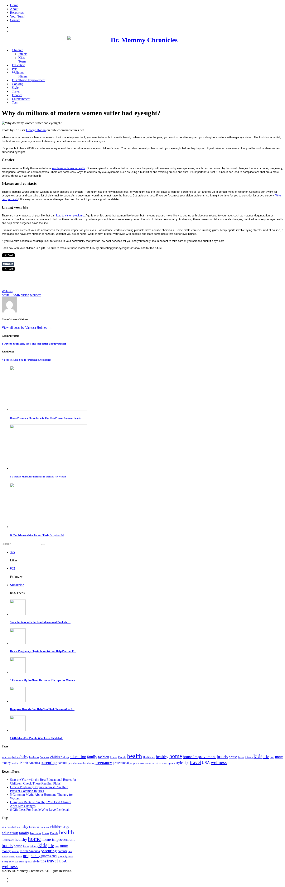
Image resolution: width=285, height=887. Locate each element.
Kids (21, 57)
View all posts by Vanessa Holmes (26, 327)
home (175, 756)
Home (14, 5)
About (14, 9)
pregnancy (103, 762)
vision (25, 295)
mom (279, 757)
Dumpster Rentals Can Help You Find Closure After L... (42, 709)
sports (171, 763)
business (34, 757)
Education (18, 65)
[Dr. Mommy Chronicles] (142, 40)
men (272, 757)
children (56, 757)
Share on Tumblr (8, 264)
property (134, 763)
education (78, 756)
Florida (122, 757)
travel (195, 762)
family (92, 757)
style (179, 763)
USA (206, 762)
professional (121, 763)
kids (257, 756)
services (156, 763)
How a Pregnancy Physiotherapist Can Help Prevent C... (43, 651)
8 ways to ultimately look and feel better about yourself (34, 343)
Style (15, 87)
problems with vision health (68, 168)
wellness (35, 295)
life (266, 756)
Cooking (17, 84)
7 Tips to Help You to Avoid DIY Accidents (26, 359)
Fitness (23, 76)
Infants (22, 54)
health (6, 295)
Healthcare (149, 757)
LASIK (15, 295)
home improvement (199, 756)
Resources (17, 12)
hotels (222, 756)
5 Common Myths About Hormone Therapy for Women (38, 476)
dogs (66, 757)
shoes (164, 763)
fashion (103, 757)
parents (62, 763)
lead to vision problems (70, 215)
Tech (15, 102)
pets (70, 763)
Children (17, 50)
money (6, 763)
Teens (22, 61)
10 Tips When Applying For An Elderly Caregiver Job (37, 535)
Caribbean (44, 757)
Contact (15, 20)
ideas (241, 757)
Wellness (18, 72)
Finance (17, 95)
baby (24, 757)
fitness (113, 757)
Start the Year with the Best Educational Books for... (40, 622)
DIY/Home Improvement (28, 80)
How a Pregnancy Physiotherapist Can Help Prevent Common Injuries (45, 418)
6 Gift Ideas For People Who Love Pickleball (36, 738)
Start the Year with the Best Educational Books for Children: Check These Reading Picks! (43, 781)
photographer (79, 763)
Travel (16, 91)
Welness (7, 291)
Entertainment (21, 99)
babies (16, 757)
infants (249, 757)
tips (186, 762)
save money (145, 763)
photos (90, 763)
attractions (6, 757)
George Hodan (36, 130)
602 (12, 568)
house (233, 757)
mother (15, 763)
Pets (14, 69)
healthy (162, 756)
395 (12, 552)
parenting (49, 762)
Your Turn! (17, 16)
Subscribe (17, 585)
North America (30, 763)
